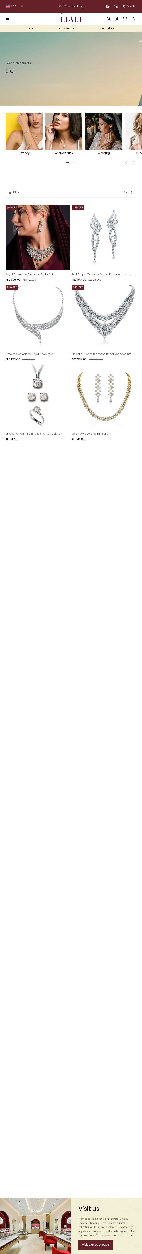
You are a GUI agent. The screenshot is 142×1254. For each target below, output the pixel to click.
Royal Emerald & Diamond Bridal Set (29, 274)
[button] (7, 19)
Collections (20, 63)
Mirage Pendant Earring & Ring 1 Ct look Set (33, 433)
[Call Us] (116, 6)
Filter (16, 192)
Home (9, 63)
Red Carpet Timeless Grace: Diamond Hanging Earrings (104, 274)
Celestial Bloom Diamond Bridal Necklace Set (101, 354)
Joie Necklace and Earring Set (91, 433)
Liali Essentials (67, 28)
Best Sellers (107, 28)
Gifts (30, 28)
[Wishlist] (125, 19)
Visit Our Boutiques (95, 1245)
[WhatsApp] (108, 6)
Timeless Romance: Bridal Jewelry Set (30, 354)
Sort (126, 192)
